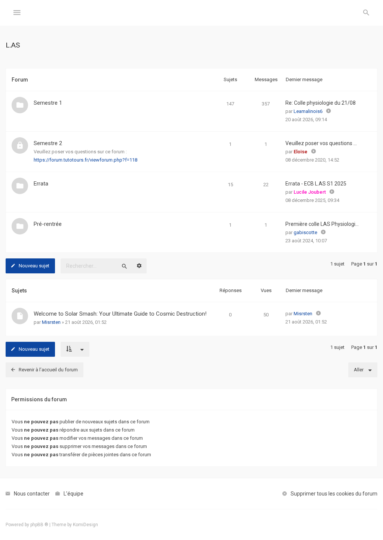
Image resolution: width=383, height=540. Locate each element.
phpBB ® (39, 524)
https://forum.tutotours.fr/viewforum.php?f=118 (85, 160)
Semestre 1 (48, 102)
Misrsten (51, 322)
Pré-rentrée (48, 224)
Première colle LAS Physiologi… (322, 224)
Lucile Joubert (310, 192)
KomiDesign (85, 524)
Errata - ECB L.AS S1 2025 (315, 184)
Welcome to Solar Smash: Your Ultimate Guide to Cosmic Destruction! (120, 313)
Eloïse (300, 151)
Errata (41, 183)
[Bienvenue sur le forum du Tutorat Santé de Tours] (191, 13)
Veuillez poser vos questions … (321, 143)
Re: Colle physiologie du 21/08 (320, 103)
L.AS (13, 45)
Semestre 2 (48, 143)
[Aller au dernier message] (318, 314)
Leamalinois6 (308, 111)
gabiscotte (305, 232)
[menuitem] (366, 13)
